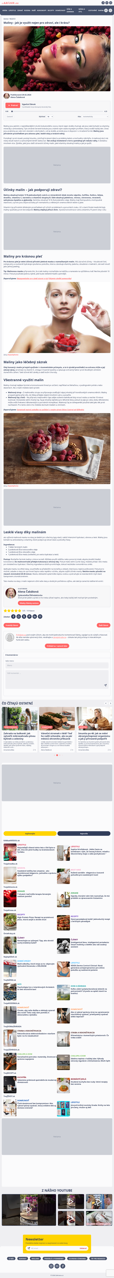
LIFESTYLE (12, 10)
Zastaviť (10, 117)
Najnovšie (84, 834)
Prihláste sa (21, 635)
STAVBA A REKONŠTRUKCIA (29, 1031)
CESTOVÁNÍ (92, 10)
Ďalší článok (103, 625)
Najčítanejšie (30, 834)
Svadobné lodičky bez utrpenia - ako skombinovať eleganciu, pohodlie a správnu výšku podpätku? (36, 873)
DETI (19, 984)
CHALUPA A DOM (24, 1054)
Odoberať (83, 1248)
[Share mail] (40, 616)
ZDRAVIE (21, 891)
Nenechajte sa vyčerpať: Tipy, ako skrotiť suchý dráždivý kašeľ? (35, 941)
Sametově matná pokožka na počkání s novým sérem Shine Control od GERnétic (50, 409)
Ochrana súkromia (77, 1259)
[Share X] (24, 616)
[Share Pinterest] (29, 616)
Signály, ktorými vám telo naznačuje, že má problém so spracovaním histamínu (90, 897)
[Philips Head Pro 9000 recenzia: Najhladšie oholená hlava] (99, 1201)
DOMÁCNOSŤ (23, 1007)
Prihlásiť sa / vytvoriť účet (57, 646)
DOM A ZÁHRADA (78, 986)
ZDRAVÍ (20, 10)
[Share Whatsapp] (18, 616)
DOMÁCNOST (60, 10)
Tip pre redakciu (98, 1259)
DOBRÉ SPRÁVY (24, 961)
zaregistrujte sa (59, 637)
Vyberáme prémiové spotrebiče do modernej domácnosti (36, 1081)
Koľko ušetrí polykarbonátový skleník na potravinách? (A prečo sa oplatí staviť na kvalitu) (89, 991)
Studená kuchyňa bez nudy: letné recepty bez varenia (89, 1083)
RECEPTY (51, 10)
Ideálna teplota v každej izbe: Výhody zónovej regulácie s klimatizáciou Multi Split (90, 1059)
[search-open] (110, 10)
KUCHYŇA (21, 1077)
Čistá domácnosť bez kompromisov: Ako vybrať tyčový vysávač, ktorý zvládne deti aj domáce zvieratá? (36, 1105)
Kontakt (22, 1259)
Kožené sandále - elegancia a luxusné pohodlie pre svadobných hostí (87, 874)
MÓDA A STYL (82, 10)
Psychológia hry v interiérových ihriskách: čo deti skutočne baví (36, 988)
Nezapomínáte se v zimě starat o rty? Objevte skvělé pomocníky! (44, 278)
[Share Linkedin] (35, 616)
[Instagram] (110, 2)
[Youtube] (106, 2)
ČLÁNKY (20, 938)
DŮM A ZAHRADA (70, 10)
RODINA (27, 10)
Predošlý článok (12, 625)
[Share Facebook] (13, 616)
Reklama (35, 1259)
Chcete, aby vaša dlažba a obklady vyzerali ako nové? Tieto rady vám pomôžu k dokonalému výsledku (36, 1012)
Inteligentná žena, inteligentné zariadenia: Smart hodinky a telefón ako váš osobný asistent (90, 944)
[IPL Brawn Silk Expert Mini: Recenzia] (99, 1218)
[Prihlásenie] (106, 10)
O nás (11, 1259)
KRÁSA (4, 10)
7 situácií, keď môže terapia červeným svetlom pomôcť (34, 895)
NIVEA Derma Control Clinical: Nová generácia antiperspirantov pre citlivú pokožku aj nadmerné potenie (88, 967)
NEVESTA (21, 868)
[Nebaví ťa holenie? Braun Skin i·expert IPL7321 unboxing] (71, 1218)
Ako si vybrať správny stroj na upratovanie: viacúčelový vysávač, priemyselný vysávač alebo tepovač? (90, 1014)
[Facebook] (103, 2)
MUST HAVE (76, 870)
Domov (6, 19)
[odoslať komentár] (105, 685)
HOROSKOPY (41, 10)
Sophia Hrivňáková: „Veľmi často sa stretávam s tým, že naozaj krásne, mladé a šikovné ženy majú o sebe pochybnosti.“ (90, 851)
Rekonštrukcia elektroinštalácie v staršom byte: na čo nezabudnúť (36, 1034)
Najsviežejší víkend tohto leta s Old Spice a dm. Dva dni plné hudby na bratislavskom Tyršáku (36, 849)
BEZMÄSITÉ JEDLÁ (78, 1079)
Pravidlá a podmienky (54, 1259)
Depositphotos (13, 355)
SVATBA (101, 10)
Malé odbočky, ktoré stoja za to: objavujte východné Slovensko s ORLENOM (35, 965)
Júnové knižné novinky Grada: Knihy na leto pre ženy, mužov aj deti (90, 1106)
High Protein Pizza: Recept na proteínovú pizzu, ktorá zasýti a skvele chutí (35, 918)
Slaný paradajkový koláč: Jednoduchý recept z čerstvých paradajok (90, 920)
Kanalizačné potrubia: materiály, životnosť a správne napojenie (37, 1058)
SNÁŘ (34, 10)
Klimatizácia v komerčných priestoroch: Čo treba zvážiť (90, 1036)
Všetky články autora (29, 603)
